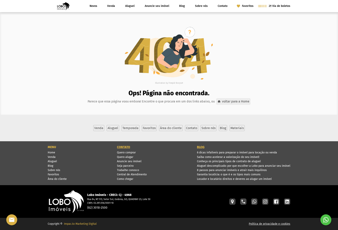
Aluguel (130, 6)
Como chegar (125, 179)
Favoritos (53, 174)
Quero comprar (126, 152)
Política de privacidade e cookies (269, 223)
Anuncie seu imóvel (157, 6)
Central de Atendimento (132, 174)
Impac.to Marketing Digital (80, 223)
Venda (111, 6)
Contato (222, 6)
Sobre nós (201, 6)
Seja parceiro (125, 166)
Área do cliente (57, 179)
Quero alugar (125, 157)
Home (51, 152)
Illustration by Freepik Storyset (169, 83)
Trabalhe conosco (128, 170)
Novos (93, 6)
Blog (182, 6)
